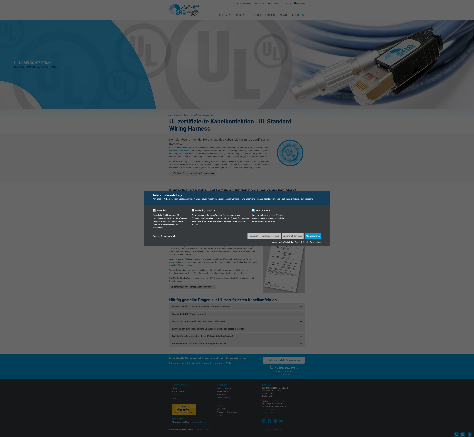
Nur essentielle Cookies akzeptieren (264, 236)
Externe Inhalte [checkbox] (263, 210)
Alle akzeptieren (313, 236)
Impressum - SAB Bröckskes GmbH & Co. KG (289, 242)
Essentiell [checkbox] (161, 210)
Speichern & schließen (292, 236)
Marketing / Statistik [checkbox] (205, 210)
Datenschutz (315, 242)
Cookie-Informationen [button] (162, 236)
